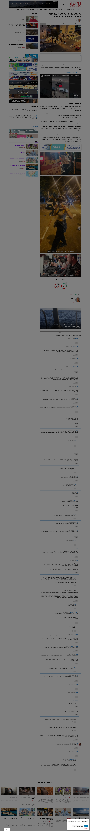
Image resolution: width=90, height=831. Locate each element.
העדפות (74, 826)
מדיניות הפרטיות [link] (86, 828)
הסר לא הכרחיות (80, 826)
